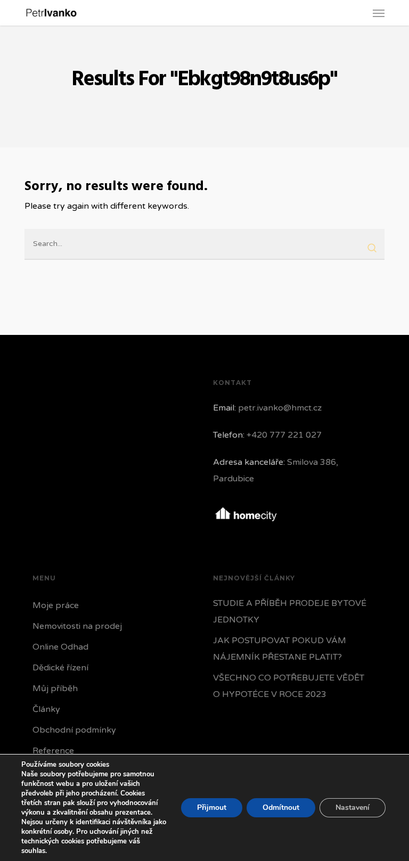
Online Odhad (60, 647)
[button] (379, 12)
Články (46, 709)
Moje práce (55, 605)
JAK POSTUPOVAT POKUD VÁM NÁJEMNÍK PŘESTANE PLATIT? (279, 648)
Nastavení (353, 807)
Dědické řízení (60, 667)
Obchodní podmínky (74, 730)
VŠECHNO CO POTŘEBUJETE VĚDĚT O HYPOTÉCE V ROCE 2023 (288, 686)
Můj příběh (55, 688)
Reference (53, 750)
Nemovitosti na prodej (77, 626)
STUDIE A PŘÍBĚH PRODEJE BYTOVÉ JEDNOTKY (289, 611)
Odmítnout (281, 807)
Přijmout (211, 807)
